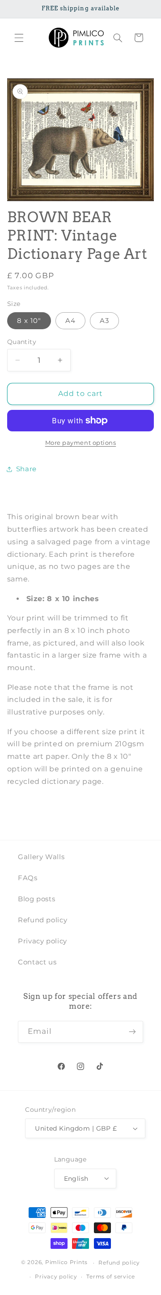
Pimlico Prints (66, 1263)
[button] (18, 37)
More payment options (80, 442)
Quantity (21, 341)
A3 (104, 321)
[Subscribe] (132, 1032)
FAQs (28, 878)
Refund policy (42, 920)
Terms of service (110, 1276)
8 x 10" (29, 321)
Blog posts (36, 899)
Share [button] (26, 469)
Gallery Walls (41, 857)
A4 (70, 321)
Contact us (37, 962)
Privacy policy (42, 941)
